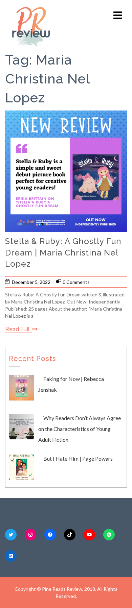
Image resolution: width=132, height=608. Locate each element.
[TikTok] (70, 535)
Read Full (17, 329)
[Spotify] (109, 535)
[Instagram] (30, 535)
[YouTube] (89, 535)
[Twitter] (11, 535)
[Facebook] (50, 535)
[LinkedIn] (11, 556)
